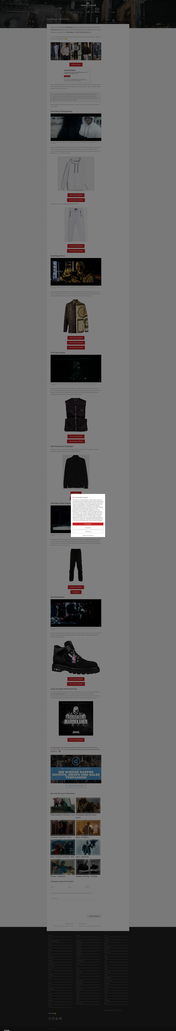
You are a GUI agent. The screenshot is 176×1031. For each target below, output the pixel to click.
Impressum (91, 535)
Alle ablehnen (88, 527)
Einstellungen (88, 531)
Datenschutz (85, 535)
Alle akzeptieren (88, 524)
